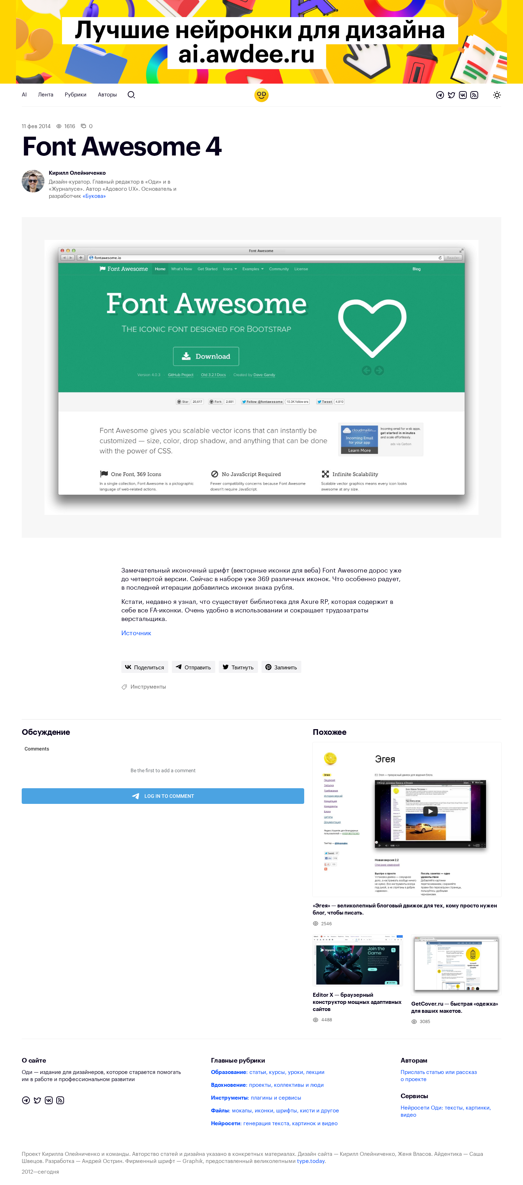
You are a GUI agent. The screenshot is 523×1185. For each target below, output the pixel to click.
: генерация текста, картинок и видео (274, 1123)
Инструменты (148, 687)
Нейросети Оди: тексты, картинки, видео (446, 1111)
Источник (136, 633)
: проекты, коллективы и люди (267, 1085)
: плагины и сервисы (256, 1098)
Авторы (107, 95)
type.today (310, 1161)
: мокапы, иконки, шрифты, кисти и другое (275, 1110)
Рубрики (75, 95)
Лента (45, 95)
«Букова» (94, 196)
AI (24, 95)
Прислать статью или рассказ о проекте (439, 1076)
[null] (144, 667)
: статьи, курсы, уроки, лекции (267, 1072)
